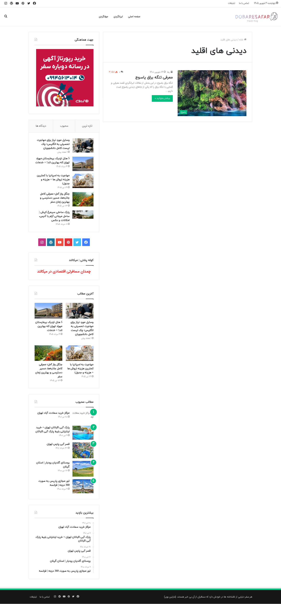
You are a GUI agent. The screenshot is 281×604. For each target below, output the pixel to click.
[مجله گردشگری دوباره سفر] (256, 16)
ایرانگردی (118, 17)
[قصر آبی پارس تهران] (82, 450)
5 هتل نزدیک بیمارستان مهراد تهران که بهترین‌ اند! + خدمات (48, 326)
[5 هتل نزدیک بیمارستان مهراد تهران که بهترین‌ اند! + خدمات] (82, 164)
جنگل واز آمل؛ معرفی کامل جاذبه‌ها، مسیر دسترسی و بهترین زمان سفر (55, 198)
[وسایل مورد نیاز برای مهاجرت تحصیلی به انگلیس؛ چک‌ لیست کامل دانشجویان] (82, 145)
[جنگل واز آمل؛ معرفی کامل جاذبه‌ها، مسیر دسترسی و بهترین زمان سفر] (82, 199)
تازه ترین (87, 126)
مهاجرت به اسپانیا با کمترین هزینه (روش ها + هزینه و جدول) (53, 179)
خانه (241, 40)
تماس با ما (244, 3)
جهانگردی (103, 17)
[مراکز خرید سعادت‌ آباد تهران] (82, 417)
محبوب (64, 126)
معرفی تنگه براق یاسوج (154, 77)
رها (168, 72)
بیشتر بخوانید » (162, 98)
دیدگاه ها (41, 126)
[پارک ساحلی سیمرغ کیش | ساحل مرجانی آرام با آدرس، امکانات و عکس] (82, 214)
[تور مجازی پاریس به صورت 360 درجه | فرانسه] (82, 486)
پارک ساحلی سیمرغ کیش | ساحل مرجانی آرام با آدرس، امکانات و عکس (54, 216)
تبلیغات (231, 3)
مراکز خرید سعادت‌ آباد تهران (53, 413)
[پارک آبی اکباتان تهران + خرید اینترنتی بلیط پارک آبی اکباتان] (82, 433)
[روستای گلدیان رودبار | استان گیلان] (82, 469)
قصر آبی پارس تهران (58, 444)
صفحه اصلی (134, 17)
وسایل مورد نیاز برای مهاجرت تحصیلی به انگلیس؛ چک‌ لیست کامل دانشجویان (53, 144)
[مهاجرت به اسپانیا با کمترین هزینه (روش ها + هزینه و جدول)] (82, 181)
